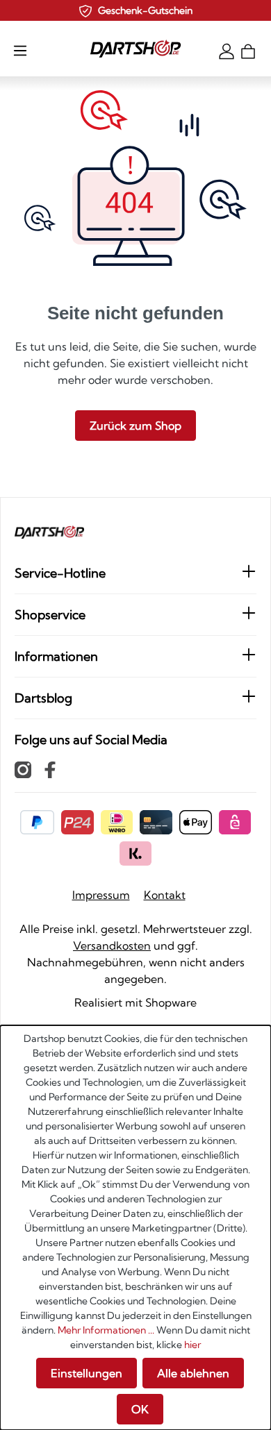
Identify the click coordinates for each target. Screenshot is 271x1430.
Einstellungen (86, 1373)
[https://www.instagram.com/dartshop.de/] (23, 769)
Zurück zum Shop (135, 425)
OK (140, 1409)
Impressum (101, 895)
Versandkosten (112, 945)
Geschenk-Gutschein (145, 10)
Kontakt (165, 895)
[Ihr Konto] (226, 49)
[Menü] (20, 50)
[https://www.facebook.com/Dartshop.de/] (50, 769)
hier (192, 1344)
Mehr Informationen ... (106, 1330)
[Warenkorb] (248, 50)
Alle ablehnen (193, 1373)
